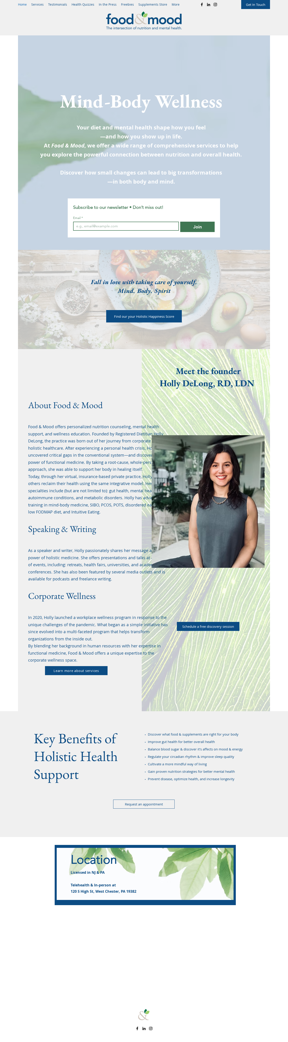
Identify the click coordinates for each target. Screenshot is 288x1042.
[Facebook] (202, 4)
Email (78, 218)
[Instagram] (215, 4)
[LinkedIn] (208, 4)
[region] (145, 875)
